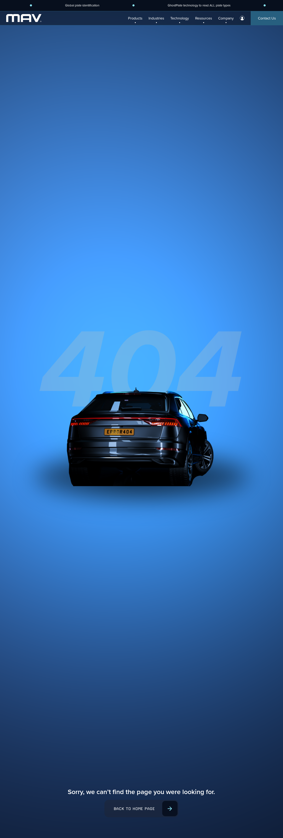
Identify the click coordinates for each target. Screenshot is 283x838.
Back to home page (134, 808)
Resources (203, 18)
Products (135, 18)
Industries (156, 18)
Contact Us (267, 18)
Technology (179, 18)
